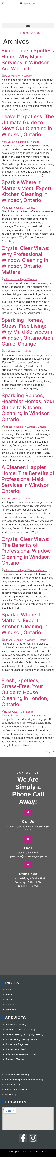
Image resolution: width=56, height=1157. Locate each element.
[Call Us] (28, 812)
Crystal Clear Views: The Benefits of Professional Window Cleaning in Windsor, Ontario (26, 551)
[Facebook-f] (23, 1138)
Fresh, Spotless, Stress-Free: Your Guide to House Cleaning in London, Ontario (25, 692)
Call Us (28, 821)
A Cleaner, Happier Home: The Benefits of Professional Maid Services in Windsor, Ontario (28, 479)
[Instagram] (33, 1138)
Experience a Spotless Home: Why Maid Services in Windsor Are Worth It (28, 59)
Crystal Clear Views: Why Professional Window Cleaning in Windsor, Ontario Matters (25, 260)
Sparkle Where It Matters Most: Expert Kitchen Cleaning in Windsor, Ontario (27, 191)
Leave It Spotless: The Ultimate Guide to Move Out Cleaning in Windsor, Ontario (28, 125)
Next (50, 752)
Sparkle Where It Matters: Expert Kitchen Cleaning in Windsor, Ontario (24, 623)
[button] (28, 25)
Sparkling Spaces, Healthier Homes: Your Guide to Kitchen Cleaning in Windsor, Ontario (28, 407)
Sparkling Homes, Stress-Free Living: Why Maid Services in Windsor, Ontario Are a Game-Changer (28, 332)
